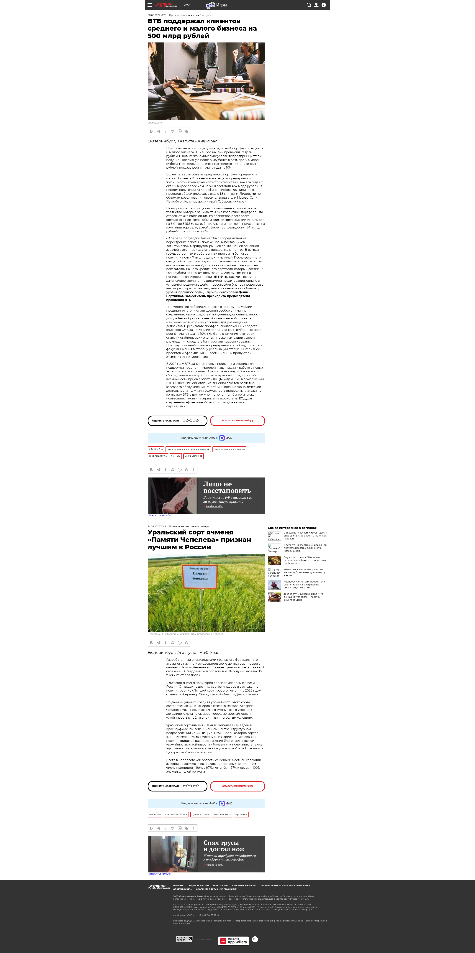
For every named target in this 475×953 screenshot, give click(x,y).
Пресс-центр (220, 885)
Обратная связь (182, 889)
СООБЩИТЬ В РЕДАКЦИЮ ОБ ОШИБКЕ (216, 889)
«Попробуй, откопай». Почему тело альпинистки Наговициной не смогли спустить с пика (304, 584)
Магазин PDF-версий (243, 885)
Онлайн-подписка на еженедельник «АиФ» (285, 885)
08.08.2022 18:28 (157, 15)
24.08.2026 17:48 (157, 526)
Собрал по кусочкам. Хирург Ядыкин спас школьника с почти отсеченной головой (305, 535)
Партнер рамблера (205, 939)
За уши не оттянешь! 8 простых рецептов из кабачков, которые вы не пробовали (305, 560)
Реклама (178, 885)
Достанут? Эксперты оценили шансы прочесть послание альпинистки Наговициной (305, 548)
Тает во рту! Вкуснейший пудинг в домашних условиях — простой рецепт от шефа (303, 596)
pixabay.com (155, 122)
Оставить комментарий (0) (237, 420)
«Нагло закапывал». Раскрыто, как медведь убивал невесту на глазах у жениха (304, 572)
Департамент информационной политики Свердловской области (186, 634)
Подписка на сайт (198, 885)
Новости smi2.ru (160, 515)
